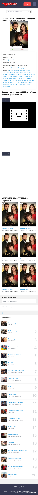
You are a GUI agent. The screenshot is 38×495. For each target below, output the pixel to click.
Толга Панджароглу (24, 74)
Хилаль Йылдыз (23, 76)
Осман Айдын (12, 76)
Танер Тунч (21, 68)
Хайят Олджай (12, 80)
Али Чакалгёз (22, 78)
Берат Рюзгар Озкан (16, 72)
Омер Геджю (13, 78)
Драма (10, 60)
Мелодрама (16, 60)
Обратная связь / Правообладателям (25, 492)
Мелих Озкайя (12, 74)
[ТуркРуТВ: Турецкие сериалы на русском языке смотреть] (10, 4)
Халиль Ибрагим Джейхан (17, 70)
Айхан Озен (14, 68)
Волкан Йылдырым (19, 84)
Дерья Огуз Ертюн (13, 82)
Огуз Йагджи (22, 80)
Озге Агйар (23, 82)
